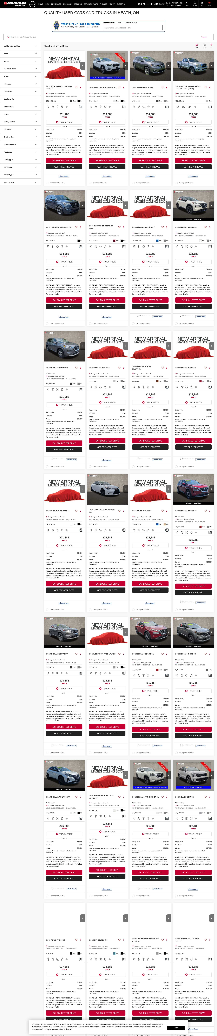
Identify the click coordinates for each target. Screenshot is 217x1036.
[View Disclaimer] (67, 106)
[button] (82, 66)
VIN (119, 22)
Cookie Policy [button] (151, 1027)
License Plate (131, 22)
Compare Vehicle (57, 183)
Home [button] (40, 4)
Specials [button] (78, 4)
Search (204, 37)
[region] (64, 136)
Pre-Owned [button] (56, 4)
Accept (176, 1028)
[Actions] (80, 87)
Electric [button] (121, 4)
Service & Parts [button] (91, 4)
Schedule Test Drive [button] (64, 160)
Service (168, 3)
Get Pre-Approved (64, 166)
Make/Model (109, 22)
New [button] (47, 4)
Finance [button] (103, 4)
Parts (168, 5)
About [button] (112, 4)
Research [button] (67, 4)
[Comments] (80, 106)
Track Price (66, 122)
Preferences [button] (68, 1029)
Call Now (143, 4)
